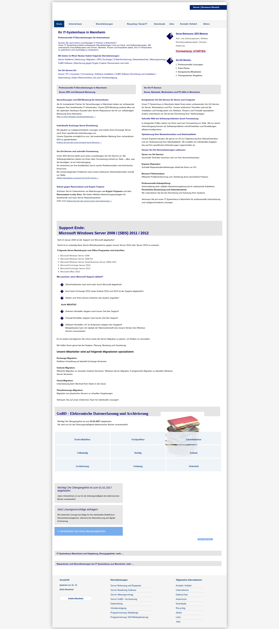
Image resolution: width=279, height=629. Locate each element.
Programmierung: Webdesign (124, 612)
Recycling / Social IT (137, 24)
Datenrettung (116, 603)
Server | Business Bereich (206, 7)
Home (59, 24)
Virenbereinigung (118, 608)
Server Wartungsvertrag (121, 594)
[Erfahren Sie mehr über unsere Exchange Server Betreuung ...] (79, 142)
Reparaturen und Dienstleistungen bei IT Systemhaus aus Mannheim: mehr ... (95, 564)
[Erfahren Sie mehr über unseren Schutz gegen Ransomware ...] (89, 201)
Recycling (180, 608)
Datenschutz (182, 594)
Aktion (206, 24)
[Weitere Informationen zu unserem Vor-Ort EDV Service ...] (78, 178)
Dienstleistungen (104, 24)
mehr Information (205, 539)
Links (178, 617)
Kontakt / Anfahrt (188, 24)
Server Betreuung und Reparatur (125, 585)
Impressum (181, 599)
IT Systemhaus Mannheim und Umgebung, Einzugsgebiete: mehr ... (90, 553)
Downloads (159, 24)
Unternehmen (75, 24)
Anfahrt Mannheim (75, 598)
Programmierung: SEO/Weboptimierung (129, 617)
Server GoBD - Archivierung (123, 599)
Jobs (171, 24)
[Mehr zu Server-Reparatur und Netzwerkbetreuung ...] (76, 117)
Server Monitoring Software (123, 590)
